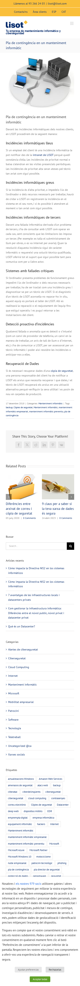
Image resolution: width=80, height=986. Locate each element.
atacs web (42, 794)
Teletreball (14, 746)
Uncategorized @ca (19, 755)
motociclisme (43, 866)
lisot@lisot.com (57, 3)
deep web (13, 820)
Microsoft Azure (16, 859)
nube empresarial (17, 872)
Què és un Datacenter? (21, 636)
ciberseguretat (53, 801)
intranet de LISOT (43, 155)
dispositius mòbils (33, 820)
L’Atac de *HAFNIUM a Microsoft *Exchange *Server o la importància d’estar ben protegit (57, 513)
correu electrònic (17, 814)
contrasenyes (58, 807)
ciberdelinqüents (31, 801)
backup (9, 407)
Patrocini (13, 720)
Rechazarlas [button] (55, 969)
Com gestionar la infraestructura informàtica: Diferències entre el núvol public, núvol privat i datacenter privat (36, 622)
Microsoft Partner (38, 859)
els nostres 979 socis (28, 884)
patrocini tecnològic (41, 872)
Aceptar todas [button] (40, 979)
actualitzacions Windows (21, 788)
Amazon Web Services (50, 788)
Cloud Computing (18, 676)
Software (13, 729)
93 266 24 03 (37, 3)
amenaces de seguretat (20, 794)
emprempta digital (18, 827)
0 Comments (66, 527)
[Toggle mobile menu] (72, 23)
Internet (13, 685)
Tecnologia (14, 738)
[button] (9, 502)
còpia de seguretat (62, 371)
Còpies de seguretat (23, 407)
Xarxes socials (16, 764)
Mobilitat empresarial (21, 711)
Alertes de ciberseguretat (23, 659)
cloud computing (37, 807)
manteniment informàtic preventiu (46, 411)
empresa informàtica (43, 827)
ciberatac (12, 801)
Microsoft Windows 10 (19, 866)
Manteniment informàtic (50, 403)
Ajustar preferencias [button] (28, 969)
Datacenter (63, 814)
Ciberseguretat (17, 668)
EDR (49, 820)
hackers (41, 833)
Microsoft (13, 703)
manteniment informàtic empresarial (27, 846)
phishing (61, 872)
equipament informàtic (20, 833)
